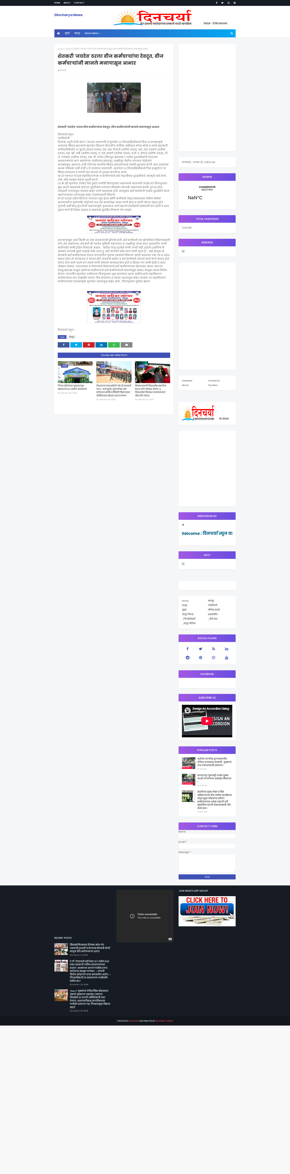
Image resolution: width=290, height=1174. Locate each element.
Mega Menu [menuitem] (91, 33)
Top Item (213, 385)
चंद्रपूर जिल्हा (187, 614)
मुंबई (184, 609)
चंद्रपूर (68, 48)
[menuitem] (58, 33)
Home (57, 2)
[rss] (213, 648)
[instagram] (228, 3)
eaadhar (133, 1020)
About (66, 2)
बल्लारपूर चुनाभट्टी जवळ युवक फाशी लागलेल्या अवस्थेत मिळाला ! (214, 779)
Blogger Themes (164, 1020)
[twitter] (222, 3)
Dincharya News (68, 15)
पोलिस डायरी (214, 609)
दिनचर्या (63, 70)
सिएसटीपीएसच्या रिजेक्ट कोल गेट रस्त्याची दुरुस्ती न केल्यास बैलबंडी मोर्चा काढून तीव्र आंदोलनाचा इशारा (90, 948)
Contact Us (214, 380)
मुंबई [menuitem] (67, 33)
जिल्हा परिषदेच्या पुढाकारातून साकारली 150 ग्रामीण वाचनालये (72, 387)
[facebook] (217, 3)
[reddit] (187, 657)
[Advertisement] (207, 97)
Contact (79, 2)
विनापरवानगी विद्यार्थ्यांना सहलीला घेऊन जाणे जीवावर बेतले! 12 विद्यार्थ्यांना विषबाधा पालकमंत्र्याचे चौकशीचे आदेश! (150, 390)
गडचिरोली (212, 605)
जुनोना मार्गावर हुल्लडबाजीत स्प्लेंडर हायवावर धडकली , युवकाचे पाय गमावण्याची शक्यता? (214, 762)
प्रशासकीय (213, 614)
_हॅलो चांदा (213, 619)
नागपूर (211, 600)
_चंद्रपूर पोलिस (189, 623)
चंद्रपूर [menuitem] (77, 33)
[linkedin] (226, 648)
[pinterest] (234, 3)
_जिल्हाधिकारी (189, 619)
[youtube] (226, 657)
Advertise (187, 380)
